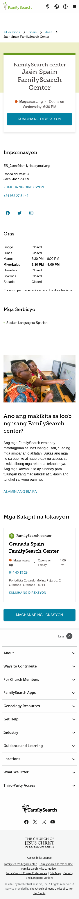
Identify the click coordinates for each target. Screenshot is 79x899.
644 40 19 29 (18, 572)
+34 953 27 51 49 (16, 196)
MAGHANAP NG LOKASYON (39, 615)
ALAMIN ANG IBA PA (20, 491)
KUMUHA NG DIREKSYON (39, 119)
